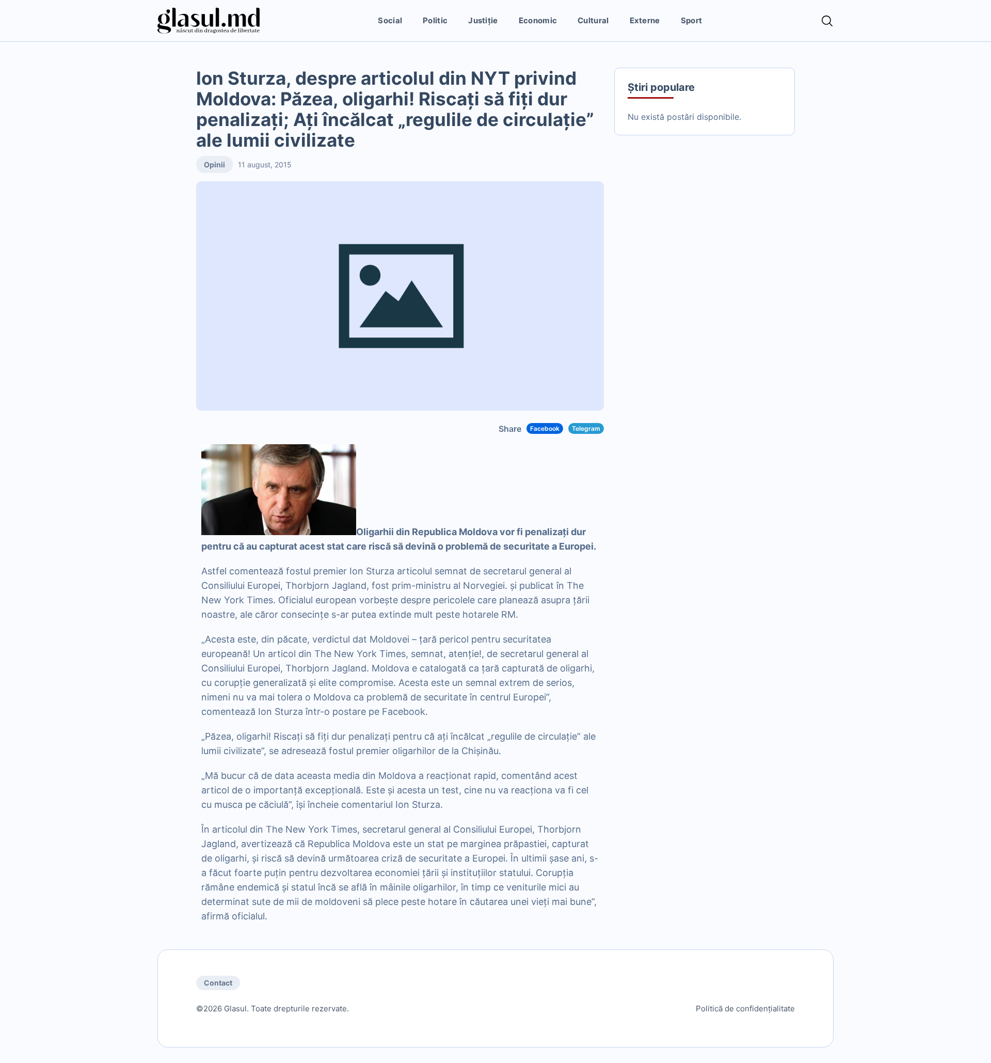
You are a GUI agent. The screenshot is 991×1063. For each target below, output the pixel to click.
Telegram (586, 428)
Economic (538, 20)
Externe (645, 20)
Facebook (545, 428)
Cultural (593, 20)
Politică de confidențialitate (745, 1008)
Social (390, 20)
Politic (435, 20)
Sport (691, 20)
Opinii (214, 164)
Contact (218, 982)
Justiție (483, 20)
